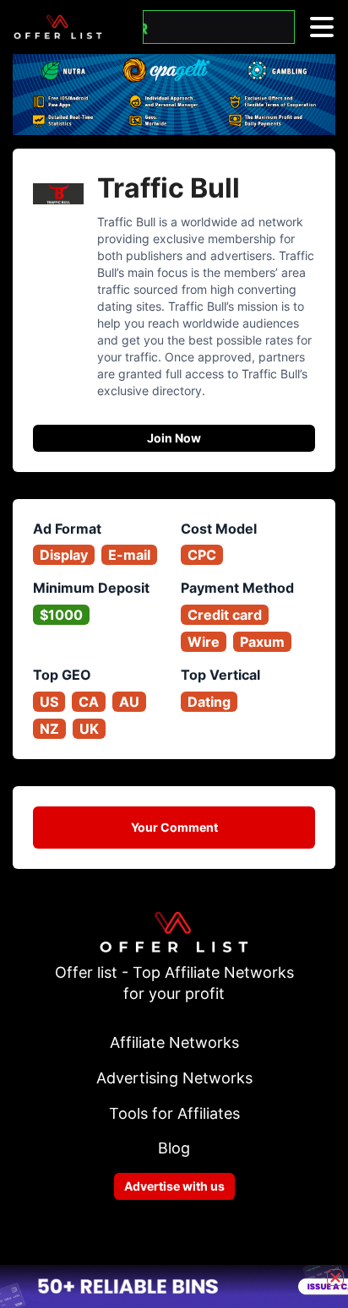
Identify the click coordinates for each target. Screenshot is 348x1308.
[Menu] (321, 27)
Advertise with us (174, 1186)
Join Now (174, 438)
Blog (174, 1148)
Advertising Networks (174, 1078)
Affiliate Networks (174, 1042)
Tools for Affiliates (174, 1113)
